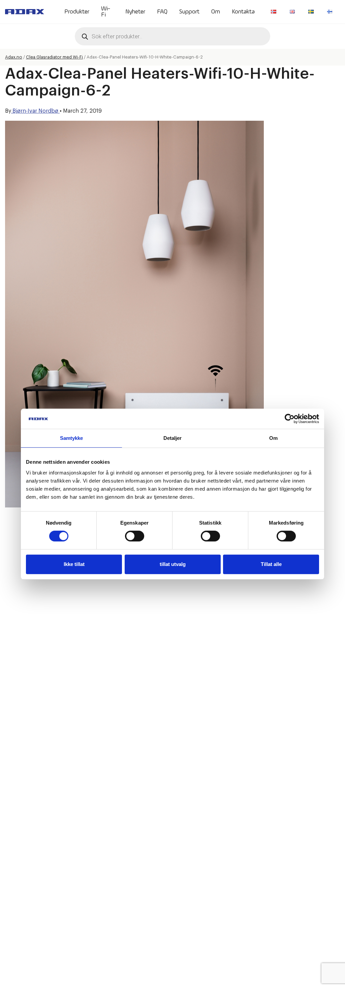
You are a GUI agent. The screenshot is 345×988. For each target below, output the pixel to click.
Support (189, 12)
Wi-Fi (105, 12)
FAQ (162, 12)
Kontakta (243, 12)
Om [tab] (273, 438)
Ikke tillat (74, 564)
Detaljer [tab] (172, 438)
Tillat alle (271, 564)
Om (215, 12)
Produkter (76, 12)
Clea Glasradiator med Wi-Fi (54, 57)
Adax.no (13, 57)
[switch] (134, 536)
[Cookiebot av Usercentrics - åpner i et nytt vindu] (289, 419)
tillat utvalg (173, 564)
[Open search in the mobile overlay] (172, 36)
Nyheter (135, 12)
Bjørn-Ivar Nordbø (35, 111)
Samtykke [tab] (71, 438)
